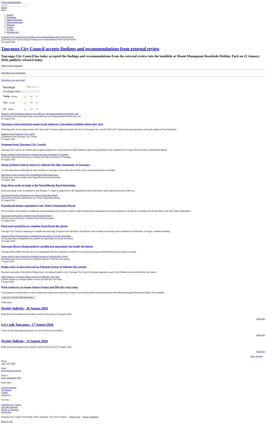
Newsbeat (16, 2)
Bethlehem (11, 17)
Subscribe (260, 319)
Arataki (10, 15)
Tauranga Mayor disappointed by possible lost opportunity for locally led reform (47, 246)
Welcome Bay (13, 32)
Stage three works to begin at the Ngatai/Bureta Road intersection (38, 185)
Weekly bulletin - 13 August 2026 (24, 341)
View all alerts (256, 356)
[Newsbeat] (6, 2)
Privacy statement (90, 417)
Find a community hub (11, 378)
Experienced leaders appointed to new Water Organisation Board (38, 205)
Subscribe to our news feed (13, 80)
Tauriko (10, 27)
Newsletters (6, 390)
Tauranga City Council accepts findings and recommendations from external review (80, 48)
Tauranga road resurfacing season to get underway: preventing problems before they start (52, 124)
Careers (4, 392)
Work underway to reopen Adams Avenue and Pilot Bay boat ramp (39, 287)
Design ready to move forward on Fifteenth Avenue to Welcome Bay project (44, 266)
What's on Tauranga (10, 410)
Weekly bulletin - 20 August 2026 (24, 308)
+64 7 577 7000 (8, 363)
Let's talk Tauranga (9, 407)
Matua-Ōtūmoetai (14, 20)
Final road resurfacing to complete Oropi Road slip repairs (34, 226)
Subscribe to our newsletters (13, 73)
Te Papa (10, 30)
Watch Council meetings (11, 66)
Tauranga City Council (11, 405)
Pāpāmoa (11, 25)
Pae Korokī (6, 412)
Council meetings (8, 387)
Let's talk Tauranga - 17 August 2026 (27, 324)
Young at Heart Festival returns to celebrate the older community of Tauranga (45, 164)
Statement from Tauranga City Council (23, 144)
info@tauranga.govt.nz (11, 371)
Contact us (5, 395)
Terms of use (74, 417)
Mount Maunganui (15, 22)
